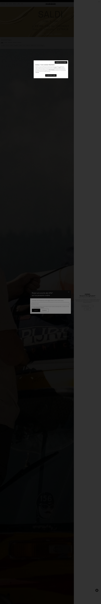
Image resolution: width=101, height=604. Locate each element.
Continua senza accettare (61, 62)
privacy (55, 67)
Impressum (37, 72)
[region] (51, 69)
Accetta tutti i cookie (50, 75)
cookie (59, 67)
